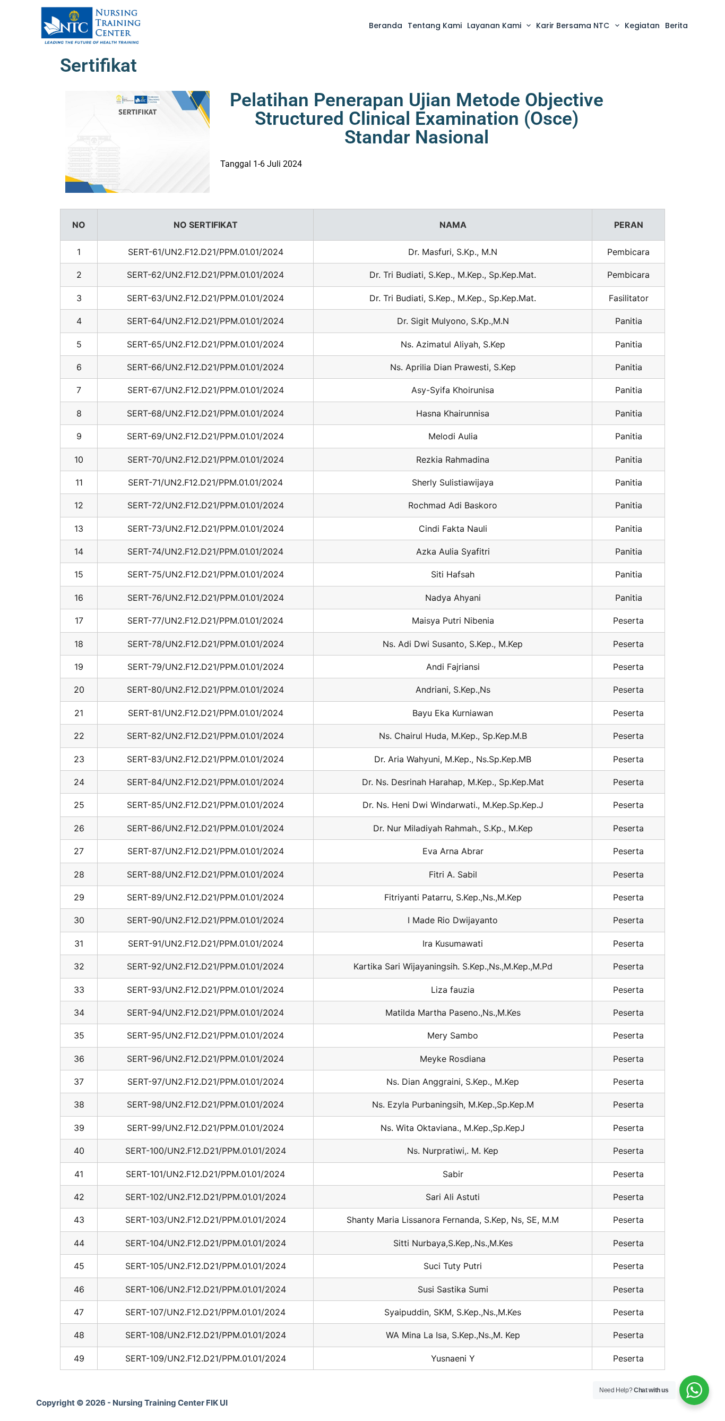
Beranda (385, 25)
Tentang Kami (435, 25)
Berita (676, 25)
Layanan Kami (494, 25)
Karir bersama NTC (572, 25)
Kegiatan (642, 25)
